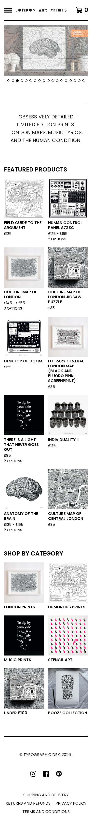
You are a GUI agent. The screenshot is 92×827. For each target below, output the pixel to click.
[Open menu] (8, 10)
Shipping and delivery (46, 795)
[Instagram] (33, 774)
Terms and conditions (46, 811)
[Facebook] (46, 774)
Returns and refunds (28, 803)
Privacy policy (70, 803)
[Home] (41, 10)
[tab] (8, 80)
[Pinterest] (59, 774)
